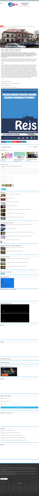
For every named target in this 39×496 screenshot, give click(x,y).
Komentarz (3, 167)
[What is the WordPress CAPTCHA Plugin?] (6, 185)
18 (8, 488)
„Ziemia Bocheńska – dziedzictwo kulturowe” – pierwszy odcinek (15, 247)
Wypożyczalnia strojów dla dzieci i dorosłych (12, 201)
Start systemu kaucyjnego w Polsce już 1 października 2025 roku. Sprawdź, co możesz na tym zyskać (20, 232)
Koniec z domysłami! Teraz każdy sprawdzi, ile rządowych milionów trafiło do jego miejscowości (19, 224)
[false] (36, 399)
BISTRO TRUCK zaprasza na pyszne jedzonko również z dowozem (15, 213)
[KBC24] (19, 4)
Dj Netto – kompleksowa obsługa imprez (11, 205)
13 (19, 487)
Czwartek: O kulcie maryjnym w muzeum (32, 147)
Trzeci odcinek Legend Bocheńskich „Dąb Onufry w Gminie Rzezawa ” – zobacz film (17, 258)
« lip (1, 491)
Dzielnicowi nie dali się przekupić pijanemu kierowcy (8, 430)
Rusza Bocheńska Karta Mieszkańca (11, 228)
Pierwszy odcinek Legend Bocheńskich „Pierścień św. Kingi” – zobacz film (16, 266)
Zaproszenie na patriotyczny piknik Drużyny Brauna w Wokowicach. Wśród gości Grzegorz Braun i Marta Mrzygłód (19, 467)
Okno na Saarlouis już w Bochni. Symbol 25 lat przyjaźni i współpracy (32, 159)
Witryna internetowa (4, 181)
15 (30, 487)
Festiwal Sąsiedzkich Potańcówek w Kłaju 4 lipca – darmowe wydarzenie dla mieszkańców (13, 440)
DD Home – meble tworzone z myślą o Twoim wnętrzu (13, 194)
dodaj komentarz (18, 51)
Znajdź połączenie (19, 407)
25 (8, 489)
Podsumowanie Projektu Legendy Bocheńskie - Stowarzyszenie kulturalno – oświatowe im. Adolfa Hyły (14, 471)
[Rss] (19, 494)
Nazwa (2, 175)
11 (8, 487)
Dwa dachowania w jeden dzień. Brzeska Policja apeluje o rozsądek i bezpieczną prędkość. (13, 437)
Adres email (2, 178)
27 (19, 489)
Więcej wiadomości (13, 51)
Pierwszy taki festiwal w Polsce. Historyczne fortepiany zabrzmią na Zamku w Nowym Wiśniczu (19, 159)
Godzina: (3, 273)
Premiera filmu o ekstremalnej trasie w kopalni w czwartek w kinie (6, 147)
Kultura (9, 51)
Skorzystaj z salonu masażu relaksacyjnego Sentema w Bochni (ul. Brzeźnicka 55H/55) (18, 209)
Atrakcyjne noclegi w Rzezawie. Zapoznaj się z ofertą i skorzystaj (12, 26)
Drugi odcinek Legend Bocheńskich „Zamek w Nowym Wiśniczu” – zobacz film (17, 262)
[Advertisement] (19, 18)
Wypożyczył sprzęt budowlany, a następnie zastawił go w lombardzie (10, 432)
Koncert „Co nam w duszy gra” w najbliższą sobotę (6, 159)
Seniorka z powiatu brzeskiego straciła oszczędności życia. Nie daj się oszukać (12, 435)
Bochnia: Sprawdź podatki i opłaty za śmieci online (13, 239)
